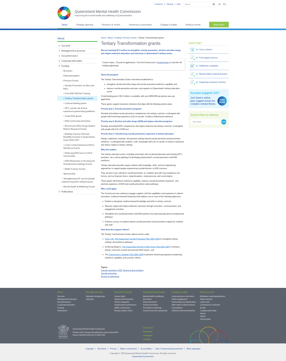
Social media (205, 319)
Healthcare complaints (208, 66)
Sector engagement (179, 299)
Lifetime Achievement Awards (183, 311)
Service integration (121, 302)
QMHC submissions (122, 308)
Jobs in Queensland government (169, 349)
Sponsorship (69, 173)
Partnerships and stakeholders (184, 302)
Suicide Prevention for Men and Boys (78, 87)
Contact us (159, 4)
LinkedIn (147, 339)
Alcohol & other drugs (110, 276)
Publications (67, 191)
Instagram (147, 335)
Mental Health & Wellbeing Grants (79, 186)
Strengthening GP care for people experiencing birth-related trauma (78, 180)
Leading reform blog (208, 311)
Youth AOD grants (73, 116)
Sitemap (170, 4)
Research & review (111, 24)
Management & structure (73, 50)
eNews (203, 313)
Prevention (147, 299)
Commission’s (126, 254)
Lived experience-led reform (183, 296)
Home (103, 38)
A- (219, 4)
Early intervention (150, 302)
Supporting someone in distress (212, 82)
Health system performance (125, 305)
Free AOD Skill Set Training (77, 93)
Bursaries (67, 71)
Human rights (119, 296)
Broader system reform (123, 311)
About (64, 24)
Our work (65, 45)
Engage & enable (169, 24)
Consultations (177, 308)
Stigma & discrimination (123, 299)
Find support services (208, 58)
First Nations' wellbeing (152, 308)
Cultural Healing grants (75, 103)
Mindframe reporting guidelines (212, 296)
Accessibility (146, 349)
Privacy (113, 349)
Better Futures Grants (75, 169)
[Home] (66, 13)
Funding (117, 38)
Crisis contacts (205, 49)
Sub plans (90, 299)
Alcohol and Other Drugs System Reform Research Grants (79, 127)
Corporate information (71, 61)
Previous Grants (130, 38)
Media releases (206, 299)
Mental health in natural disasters (213, 74)
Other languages (193, 349)
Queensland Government (143, 356)
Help (179, 4)
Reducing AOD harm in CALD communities (77, 154)
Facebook (147, 331)
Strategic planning (84, 24)
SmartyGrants (163, 62)
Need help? (218, 24)
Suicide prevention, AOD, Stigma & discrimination (122, 270)
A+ (224, 4)
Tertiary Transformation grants (79, 98)
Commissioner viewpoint (210, 305)
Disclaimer (102, 349)
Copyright (90, 349)
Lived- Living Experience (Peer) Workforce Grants (78, 146)
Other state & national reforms (183, 305)
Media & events (193, 24)
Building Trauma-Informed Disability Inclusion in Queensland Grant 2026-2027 (79, 137)
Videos (203, 316)
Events (203, 308)
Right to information (128, 349)
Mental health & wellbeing (153, 296)
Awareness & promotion (140, 24)
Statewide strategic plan (95, 296)
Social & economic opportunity (155, 311)
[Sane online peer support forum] (222, 101)
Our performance (69, 56)
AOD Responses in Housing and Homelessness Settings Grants (79, 162)
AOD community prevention (78, 121)
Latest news (205, 302)
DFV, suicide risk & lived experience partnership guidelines (79, 109)
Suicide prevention (109, 273)
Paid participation (71, 75)
